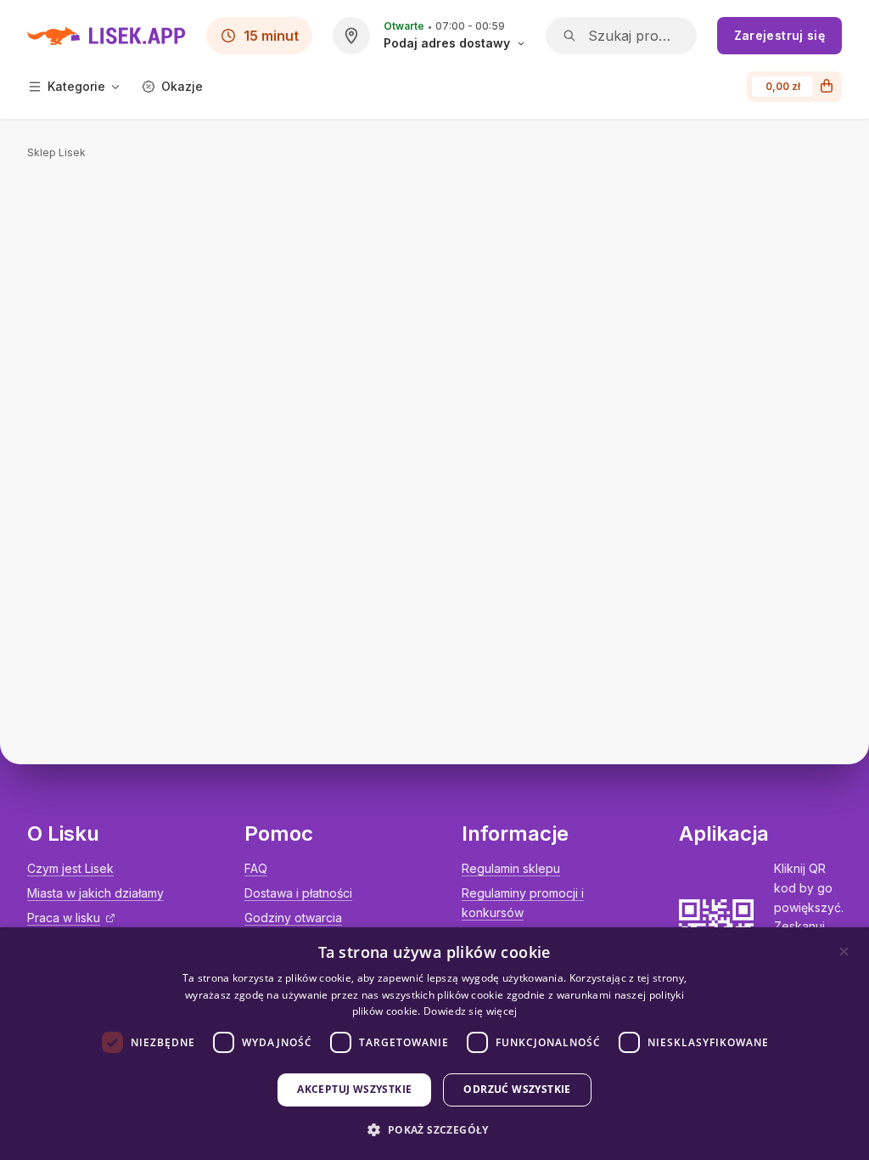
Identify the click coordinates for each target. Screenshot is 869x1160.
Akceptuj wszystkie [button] (354, 1089)
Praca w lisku (63, 917)
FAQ (255, 868)
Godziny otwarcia (293, 917)
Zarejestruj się (779, 35)
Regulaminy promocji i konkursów (523, 903)
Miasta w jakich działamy (95, 893)
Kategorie (76, 86)
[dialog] (434, 1043)
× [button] (843, 951)
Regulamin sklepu (511, 868)
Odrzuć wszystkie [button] (516, 1089)
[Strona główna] (106, 35)
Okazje (182, 86)
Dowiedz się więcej (470, 1011)
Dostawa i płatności (298, 893)
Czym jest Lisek (70, 868)
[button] (434, 1129)
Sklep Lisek (56, 152)
